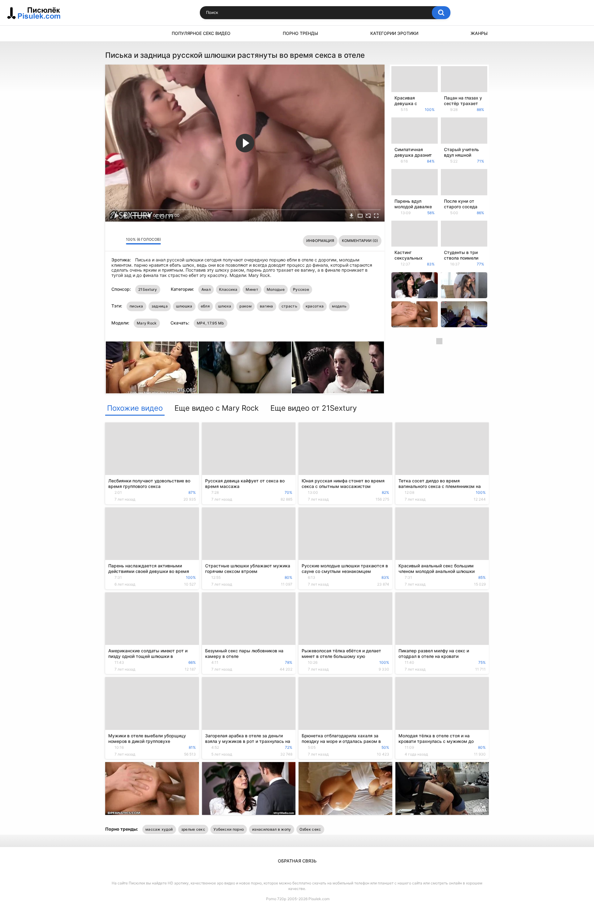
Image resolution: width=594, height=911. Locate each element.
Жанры (479, 33)
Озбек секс (310, 829)
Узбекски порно (228, 829)
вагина (266, 306)
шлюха (224, 306)
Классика (228, 289)
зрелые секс (193, 829)
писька (136, 306)
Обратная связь (297, 860)
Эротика (113, 33)
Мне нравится (111, 241)
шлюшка (184, 306)
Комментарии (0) (360, 240)
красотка (315, 306)
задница (160, 306)
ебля (205, 306)
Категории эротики (394, 33)
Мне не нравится (119, 241)
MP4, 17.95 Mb (210, 323)
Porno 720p (276, 898)
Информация (320, 240)
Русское (301, 289)
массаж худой (159, 829)
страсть (289, 306)
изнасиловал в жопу (271, 829)
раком (245, 306)
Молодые (276, 289)
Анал (206, 289)
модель (339, 306)
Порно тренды (300, 33)
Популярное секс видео (201, 33)
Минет (252, 289)
